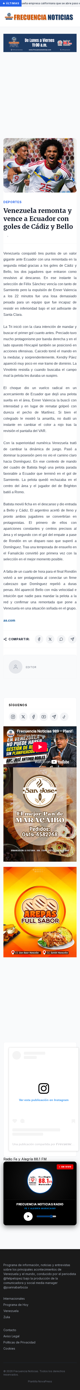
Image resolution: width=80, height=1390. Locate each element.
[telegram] (54, 717)
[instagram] (13, 717)
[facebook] (33, 717)
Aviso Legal (11, 1336)
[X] (50, 639)
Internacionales (14, 1298)
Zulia (6, 1317)
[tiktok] (64, 717)
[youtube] (43, 717)
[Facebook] (39, 639)
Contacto (9, 1330)
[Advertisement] (40, 97)
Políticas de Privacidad (19, 1342)
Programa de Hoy (15, 1304)
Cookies (9, 1348)
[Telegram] (72, 639)
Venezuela (11, 1311)
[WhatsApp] (61, 639)
